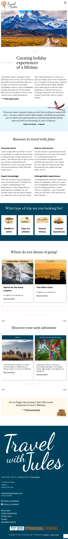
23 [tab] (46, 309)
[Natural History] (42, 225)
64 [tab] (62, 313)
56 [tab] (46, 313)
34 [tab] (2, 313)
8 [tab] (16, 309)
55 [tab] (44, 313)
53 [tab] (40, 313)
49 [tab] (32, 313)
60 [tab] (54, 313)
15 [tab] (30, 309)
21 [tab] (42, 309)
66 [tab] (66, 313)
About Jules (5, 510)
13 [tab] (26, 309)
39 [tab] (12, 313)
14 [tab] (28, 309)
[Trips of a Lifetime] (25, 225)
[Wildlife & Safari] (9, 225)
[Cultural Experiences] (59, 225)
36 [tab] (6, 313)
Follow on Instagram (11, 501)
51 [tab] (36, 313)
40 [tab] (14, 313)
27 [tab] (54, 309)
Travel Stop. (35, 477)
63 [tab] (60, 313)
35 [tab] (4, 313)
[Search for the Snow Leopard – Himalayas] (17, 281)
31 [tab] (62, 309)
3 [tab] (6, 309)
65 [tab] (64, 313)
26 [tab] (52, 309)
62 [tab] (58, 313)
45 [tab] (24, 313)
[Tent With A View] (50, 281)
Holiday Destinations (9, 513)
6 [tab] (12, 309)
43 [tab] (20, 313)
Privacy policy (54, 535)
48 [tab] (30, 313)
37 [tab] (8, 313)
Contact (4, 519)
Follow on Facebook (11, 504)
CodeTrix (46, 535)
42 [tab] (18, 313)
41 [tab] (16, 313)
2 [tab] (4, 309)
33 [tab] (66, 309)
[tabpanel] (34, 28)
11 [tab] (22, 309)
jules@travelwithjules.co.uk (11, 493)
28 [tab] (56, 309)
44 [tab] (22, 313)
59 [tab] (52, 313)
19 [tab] (38, 309)
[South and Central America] (50, 357)
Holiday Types (6, 516)
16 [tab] (32, 309)
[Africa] (17, 357)
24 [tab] (48, 309)
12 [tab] (24, 309)
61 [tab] (56, 313)
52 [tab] (38, 313)
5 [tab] (10, 309)
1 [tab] (2, 309)
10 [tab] (20, 309)
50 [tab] (34, 313)
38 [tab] (10, 313)
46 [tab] (26, 313)
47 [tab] (28, 313)
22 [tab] (44, 309)
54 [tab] (42, 313)
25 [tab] (50, 309)
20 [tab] (40, 309)
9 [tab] (18, 309)
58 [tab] (50, 313)
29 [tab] (58, 309)
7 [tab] (14, 309)
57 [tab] (48, 313)
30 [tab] (60, 309)
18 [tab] (36, 309)
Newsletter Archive (8, 522)
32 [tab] (64, 309)
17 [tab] (34, 309)
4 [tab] (8, 309)
